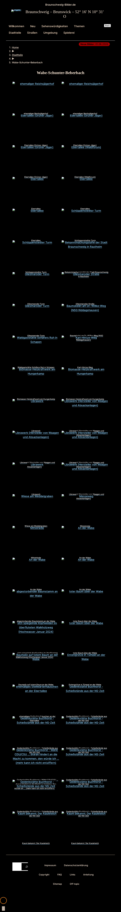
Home (15, 47)
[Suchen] (27, 866)
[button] (3, 900)
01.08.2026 (94, 44)
